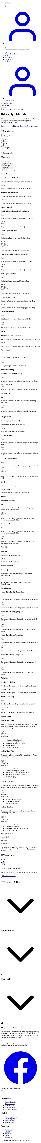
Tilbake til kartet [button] (7, 103)
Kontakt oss (31, 849)
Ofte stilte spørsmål (11, 1109)
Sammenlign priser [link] (11, 54)
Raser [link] (6, 56)
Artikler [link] (7, 61)
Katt (11, 164)
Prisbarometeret (10, 1104)
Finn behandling (10, 1107)
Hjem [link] (6, 52)
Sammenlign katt (10, 1120)
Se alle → (4, 859)
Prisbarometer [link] (9, 59)
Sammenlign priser (11, 1102)
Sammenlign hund (10, 1119)
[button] (22, 43)
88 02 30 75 (4, 137)
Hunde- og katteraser (11, 1117)
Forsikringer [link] (8, 57)
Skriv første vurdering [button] (9, 876)
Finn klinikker (9, 1105)
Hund (6, 164)
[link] (17, 6)
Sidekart (7, 1132)
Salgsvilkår (8, 1137)
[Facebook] (20, 1087)
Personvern (8, 1133)
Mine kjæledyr (9, 1122)
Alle (3, 164)
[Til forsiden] (13, 1040)
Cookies (7, 1135)
